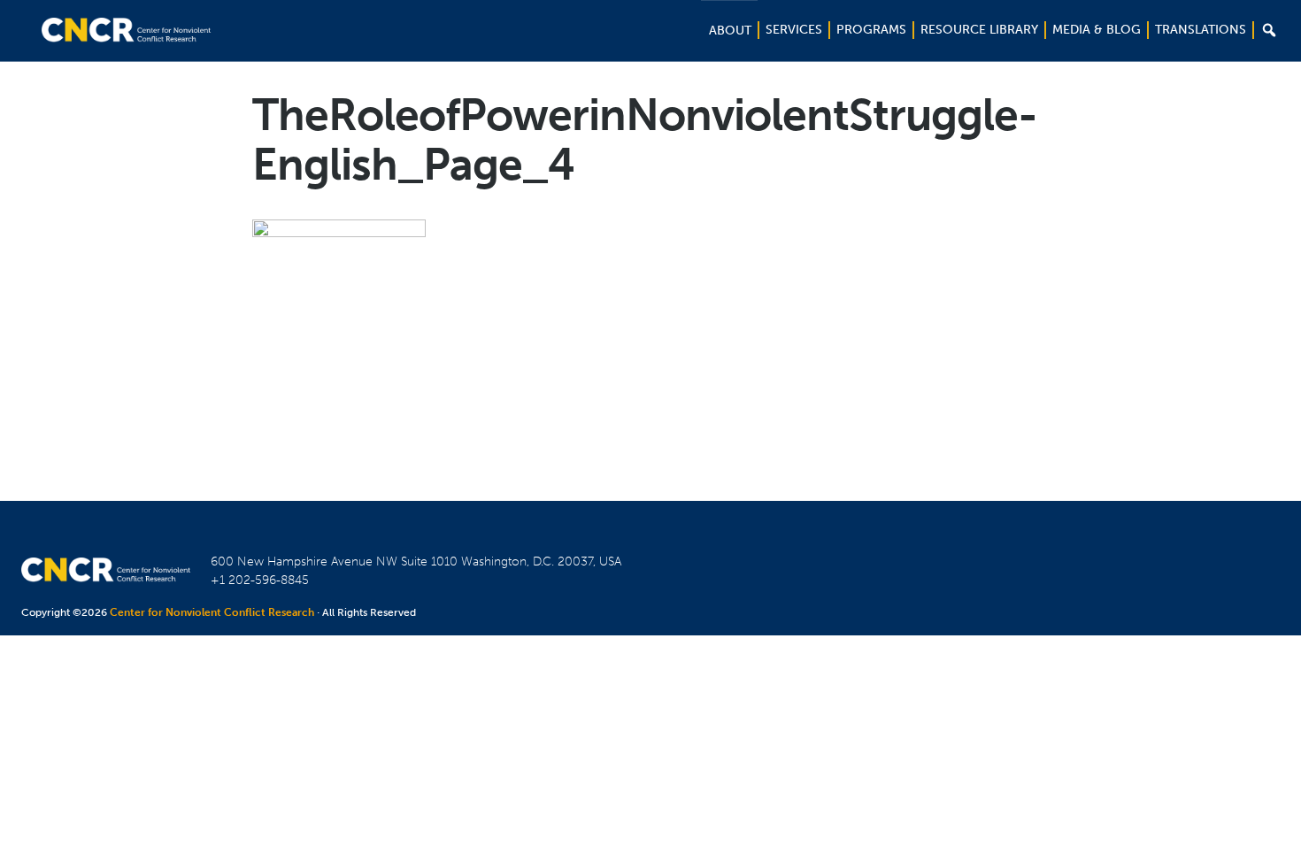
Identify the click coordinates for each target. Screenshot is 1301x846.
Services (794, 29)
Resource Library (979, 29)
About (730, 30)
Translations (1200, 29)
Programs (871, 29)
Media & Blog (1096, 29)
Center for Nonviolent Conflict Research (212, 612)
